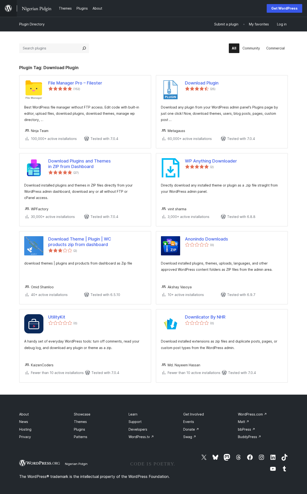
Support (135, 422)
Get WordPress (284, 8)
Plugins (79, 429)
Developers (138, 429)
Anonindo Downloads (206, 238)
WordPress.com (252, 414)
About (24, 414)
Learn (133, 414)
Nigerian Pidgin (76, 464)
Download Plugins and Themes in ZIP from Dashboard (79, 163)
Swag (189, 437)
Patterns (80, 437)
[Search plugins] (84, 48)
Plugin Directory (32, 24)
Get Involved (193, 414)
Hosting (25, 429)
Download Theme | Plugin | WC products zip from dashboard (79, 241)
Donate (191, 429)
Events (188, 422)
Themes (80, 422)
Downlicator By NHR (205, 316)
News (23, 422)
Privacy (25, 437)
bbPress (246, 429)
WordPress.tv (141, 437)
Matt (243, 422)
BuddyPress (249, 437)
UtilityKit (56, 316)
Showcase (82, 414)
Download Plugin (201, 82)
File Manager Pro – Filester (75, 82)
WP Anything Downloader (211, 160)
